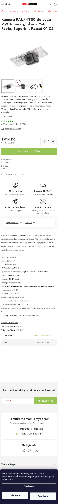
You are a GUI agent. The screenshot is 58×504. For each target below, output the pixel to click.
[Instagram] (29, 450)
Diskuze (28, 222)
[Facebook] (23, 450)
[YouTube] (36, 450)
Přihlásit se (45, 401)
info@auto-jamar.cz (31, 429)
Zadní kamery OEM (42, 335)
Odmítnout (15, 495)
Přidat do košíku (29, 151)
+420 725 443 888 (31, 433)
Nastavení (29, 486)
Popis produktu (12, 222)
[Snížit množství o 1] (44, 141)
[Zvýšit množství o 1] (53, 141)
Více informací (6, 116)
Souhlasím (43, 496)
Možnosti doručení (13, 128)
